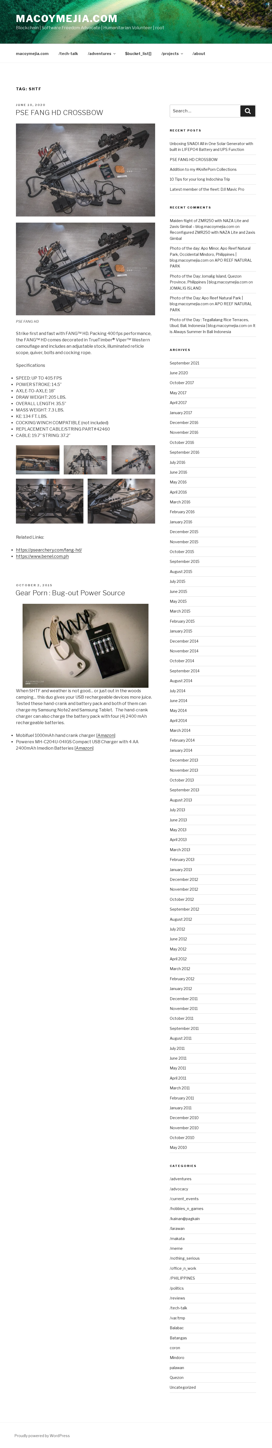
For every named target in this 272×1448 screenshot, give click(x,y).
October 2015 (182, 551)
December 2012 (184, 879)
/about (199, 53)
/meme (176, 1248)
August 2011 (181, 1038)
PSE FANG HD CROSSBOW (59, 112)
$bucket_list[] (138, 53)
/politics (177, 1288)
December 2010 (184, 1117)
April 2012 (178, 959)
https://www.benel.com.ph (42, 556)
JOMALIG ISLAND (185, 288)
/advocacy (179, 1189)
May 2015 (178, 601)
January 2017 (181, 412)
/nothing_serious (185, 1258)
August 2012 (181, 919)
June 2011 (178, 1058)
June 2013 (178, 820)
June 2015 (178, 591)
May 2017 (178, 392)
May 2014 (178, 710)
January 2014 (181, 750)
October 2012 (182, 899)
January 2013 (181, 869)
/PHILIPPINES (182, 1278)
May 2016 (178, 482)
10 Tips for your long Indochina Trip (200, 179)
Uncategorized (183, 1387)
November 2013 (184, 770)
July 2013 (177, 810)
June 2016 (178, 472)
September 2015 (184, 561)
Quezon (177, 1377)
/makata (177, 1238)
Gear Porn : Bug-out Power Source (70, 593)
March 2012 (180, 968)
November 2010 (184, 1128)
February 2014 (182, 740)
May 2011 (178, 1068)
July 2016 (177, 462)
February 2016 (182, 511)
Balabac (177, 1328)
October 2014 (182, 661)
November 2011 (184, 1008)
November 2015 (184, 542)
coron (175, 1347)
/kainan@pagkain (185, 1218)
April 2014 (178, 720)
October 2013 (182, 780)
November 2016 (184, 432)
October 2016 (182, 442)
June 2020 (179, 373)
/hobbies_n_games (186, 1208)
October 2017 (182, 382)
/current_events (184, 1198)
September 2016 (184, 452)
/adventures (99, 53)
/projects (170, 53)
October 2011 (181, 1018)
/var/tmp (177, 1318)
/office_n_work (183, 1268)
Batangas (178, 1338)
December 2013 (184, 760)
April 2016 (178, 492)
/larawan (177, 1228)
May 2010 (178, 1147)
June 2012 (178, 939)
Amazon (105, 735)
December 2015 (184, 531)
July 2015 (177, 581)
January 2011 (181, 1108)
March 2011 (180, 1088)
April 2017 (178, 402)
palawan (177, 1367)
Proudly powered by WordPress (42, 1435)
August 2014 (181, 680)
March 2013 (180, 849)
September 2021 (184, 363)
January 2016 (181, 522)
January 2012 (181, 988)
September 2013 (184, 790)
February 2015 (182, 621)
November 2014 (184, 651)
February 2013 (182, 859)
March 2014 (180, 730)
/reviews (177, 1298)
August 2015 (181, 571)
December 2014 (184, 641)
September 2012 (184, 909)
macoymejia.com (67, 18)
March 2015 (180, 611)
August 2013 (181, 800)
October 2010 (182, 1137)
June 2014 (178, 700)
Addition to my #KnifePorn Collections (203, 169)
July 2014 (177, 691)
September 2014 (184, 671)
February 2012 (182, 978)
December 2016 (184, 422)
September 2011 (184, 1028)
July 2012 (177, 929)
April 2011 (178, 1078)
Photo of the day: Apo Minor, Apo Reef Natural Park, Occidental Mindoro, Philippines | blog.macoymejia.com (210, 254)
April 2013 (178, 839)
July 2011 (177, 1048)
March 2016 (180, 502)
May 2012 (178, 949)
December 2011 (184, 998)
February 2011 (182, 1098)
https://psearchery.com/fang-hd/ (49, 550)
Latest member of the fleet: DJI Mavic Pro (207, 189)
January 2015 (181, 631)
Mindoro (177, 1357)
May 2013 (178, 829)
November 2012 (184, 889)
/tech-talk (68, 53)
